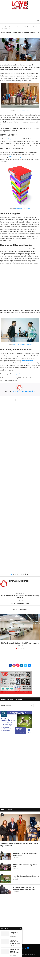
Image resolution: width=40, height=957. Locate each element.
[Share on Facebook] (13, 574)
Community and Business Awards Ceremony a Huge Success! (19, 844)
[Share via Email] (27, 574)
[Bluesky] (25, 948)
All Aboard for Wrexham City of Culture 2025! (26, 865)
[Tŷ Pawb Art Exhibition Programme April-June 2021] (5, 856)
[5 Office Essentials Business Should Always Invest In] (20, 627)
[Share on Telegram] (25, 574)
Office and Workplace (14, 27)
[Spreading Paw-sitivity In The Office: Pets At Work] (5, 951)
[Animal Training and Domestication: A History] (5, 879)
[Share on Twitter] (15, 574)
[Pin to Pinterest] (17, 574)
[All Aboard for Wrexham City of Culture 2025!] (5, 867)
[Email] (28, 948)
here (34, 378)
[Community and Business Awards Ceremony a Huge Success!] (20, 827)
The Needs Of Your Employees (15, 933)
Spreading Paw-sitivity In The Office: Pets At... (15, 951)
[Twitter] (22, 948)
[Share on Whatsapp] (23, 574)
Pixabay (28, 208)
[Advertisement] (20, 14)
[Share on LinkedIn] (19, 574)
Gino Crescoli (19, 208)
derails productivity (11, 139)
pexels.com (29, 344)
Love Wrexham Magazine (12, 35)
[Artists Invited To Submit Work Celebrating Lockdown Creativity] (5, 890)
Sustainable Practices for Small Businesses (15, 941)
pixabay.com (25, 110)
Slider (18, 400)
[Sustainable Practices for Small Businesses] (5, 941)
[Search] (38, 20)
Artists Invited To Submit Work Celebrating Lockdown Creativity (24, 888)
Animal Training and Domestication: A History (26, 877)
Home (1, 27)
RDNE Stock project (18, 344)
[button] (1, 631)
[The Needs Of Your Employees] (5, 933)
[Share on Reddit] (21, 574)
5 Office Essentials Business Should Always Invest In (20, 643)
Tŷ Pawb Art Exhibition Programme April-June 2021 (25, 854)
